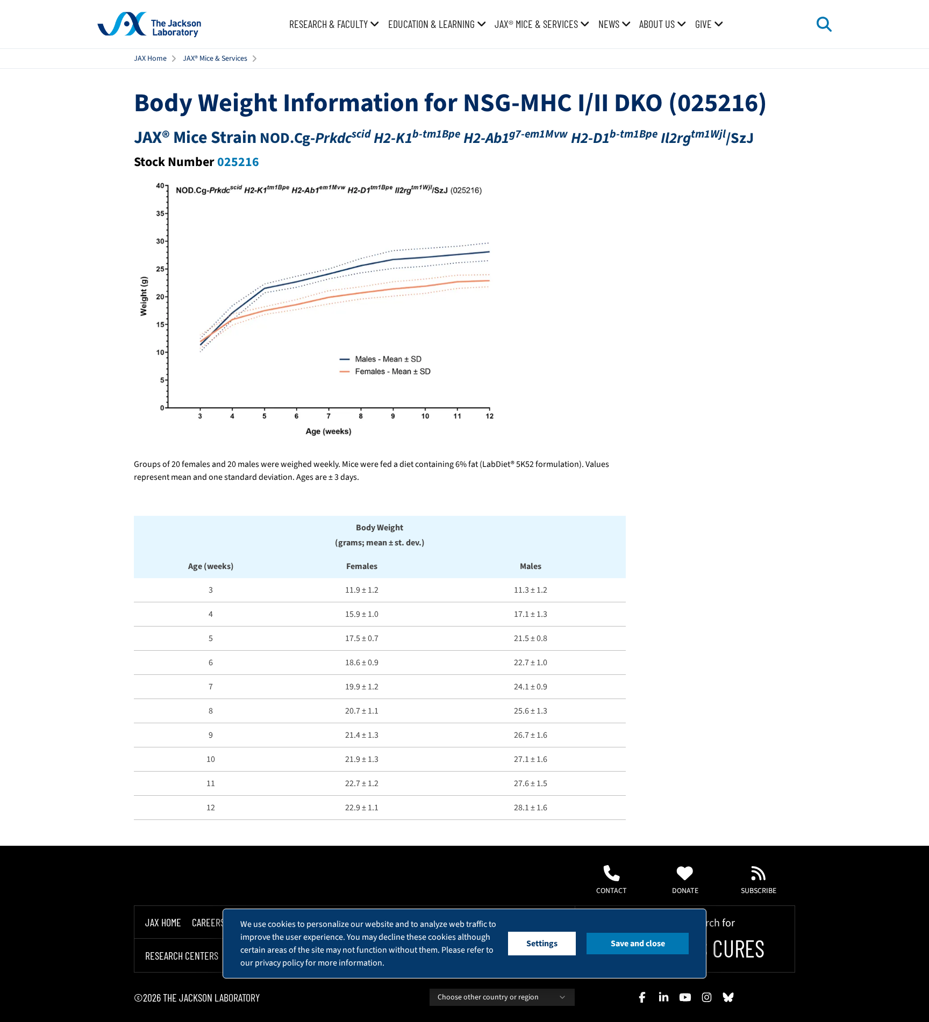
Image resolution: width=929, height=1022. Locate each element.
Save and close (638, 943)
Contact (611, 891)
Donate (685, 891)
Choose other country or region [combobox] (488, 997)
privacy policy (279, 963)
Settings (542, 943)
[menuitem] (334, 24)
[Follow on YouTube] (685, 997)
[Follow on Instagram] (706, 997)
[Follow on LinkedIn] (663, 997)
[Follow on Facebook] (642, 997)
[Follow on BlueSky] (728, 997)
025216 (238, 162)
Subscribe (758, 891)
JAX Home (150, 58)
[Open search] (824, 24)
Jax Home (163, 922)
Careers (208, 922)
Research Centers (181, 955)
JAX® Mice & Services (215, 58)
